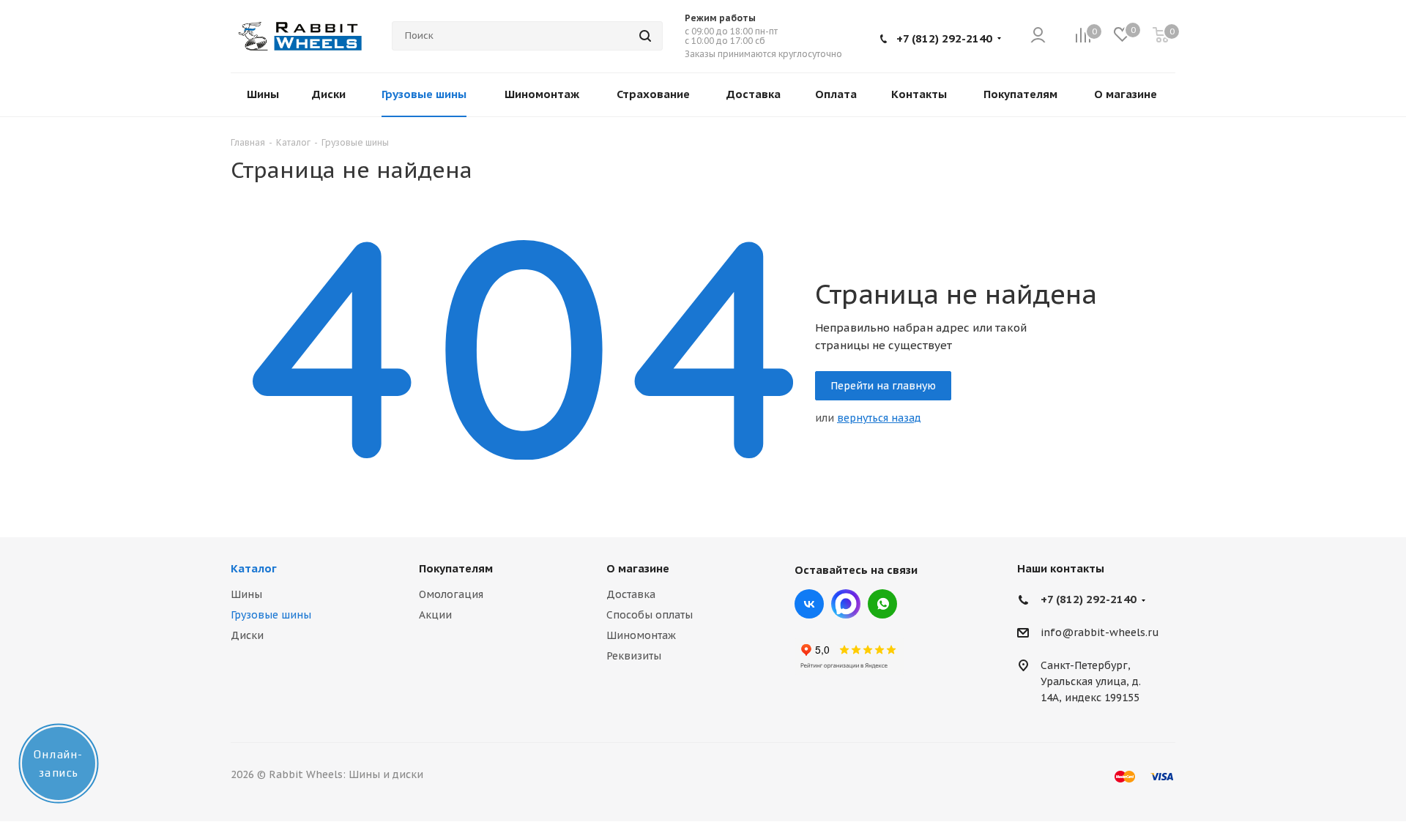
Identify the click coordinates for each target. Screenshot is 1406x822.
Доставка (630, 594)
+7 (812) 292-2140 (944, 38)
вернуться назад (879, 418)
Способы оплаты (649, 614)
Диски (247, 635)
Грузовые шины (271, 614)
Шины (246, 594)
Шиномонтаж (641, 635)
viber (882, 604)
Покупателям (456, 568)
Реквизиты (633, 655)
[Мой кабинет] (1038, 36)
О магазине (637, 568)
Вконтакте (809, 604)
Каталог (254, 568)
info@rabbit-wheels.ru (1100, 633)
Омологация (451, 594)
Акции (435, 614)
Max (845, 604)
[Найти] (645, 36)
